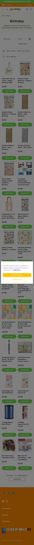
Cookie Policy (16, 270)
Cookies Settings (17, 279)
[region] (17, 272)
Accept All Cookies (16, 275)
